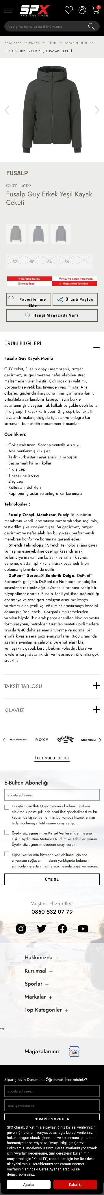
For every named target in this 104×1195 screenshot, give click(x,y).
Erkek (34, 42)
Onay (44, 806)
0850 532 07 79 (52, 912)
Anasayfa (13, 42)
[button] (97, 110)
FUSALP (17, 173)
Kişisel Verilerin (60, 833)
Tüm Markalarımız (52, 757)
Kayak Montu (76, 42)
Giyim (52, 42)
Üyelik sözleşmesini (27, 833)
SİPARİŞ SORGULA (52, 1119)
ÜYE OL (52, 879)
